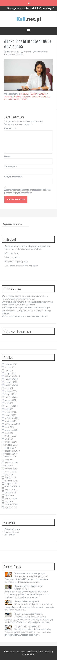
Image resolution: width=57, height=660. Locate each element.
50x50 (16, 99)
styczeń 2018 (10, 507)
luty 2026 (9, 370)
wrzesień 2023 (11, 397)
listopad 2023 (10, 394)
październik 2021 (12, 418)
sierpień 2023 (10, 400)
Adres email (10, 166)
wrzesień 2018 (11, 489)
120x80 (24, 99)
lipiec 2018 (9, 495)
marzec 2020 (10, 436)
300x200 (43, 94)
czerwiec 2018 (11, 498)
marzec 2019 (10, 472)
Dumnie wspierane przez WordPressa (21, 652)
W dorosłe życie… (12, 253)
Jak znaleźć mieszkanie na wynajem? (21, 266)
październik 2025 (12, 376)
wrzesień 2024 (11, 385)
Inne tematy (10, 535)
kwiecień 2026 (11, 364)
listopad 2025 (10, 373)
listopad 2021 (10, 415)
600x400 (45, 97)
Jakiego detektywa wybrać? (27, 601)
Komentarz (10, 128)
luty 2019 (9, 475)
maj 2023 (9, 403)
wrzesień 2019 (11, 454)
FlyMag (49, 652)
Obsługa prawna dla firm (14, 54)
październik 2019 (12, 451)
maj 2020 (9, 433)
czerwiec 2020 (11, 430)
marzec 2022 (10, 412)
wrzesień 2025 (11, 379)
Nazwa (8, 156)
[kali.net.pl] (28, 19)
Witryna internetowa (13, 177)
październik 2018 (12, 487)
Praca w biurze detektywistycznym (30, 573)
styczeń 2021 (10, 421)
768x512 (8, 97)
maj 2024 (9, 388)
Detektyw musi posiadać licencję (29, 614)
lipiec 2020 (9, 427)
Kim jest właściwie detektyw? (27, 626)
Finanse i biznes (12, 532)
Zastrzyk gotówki (12, 257)
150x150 (33, 94)
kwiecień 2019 (11, 469)
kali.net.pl (27, 52)
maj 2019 (9, 466)
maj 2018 (9, 501)
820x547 (8, 99)
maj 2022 (9, 409)
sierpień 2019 (10, 457)
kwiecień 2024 (11, 391)
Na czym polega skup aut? (16, 261)
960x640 (24, 94)
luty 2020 (9, 439)
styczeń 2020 (10, 442)
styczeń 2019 (10, 477)
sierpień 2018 (10, 492)
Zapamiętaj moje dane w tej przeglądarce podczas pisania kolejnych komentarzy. (27, 191)
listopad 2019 (10, 448)
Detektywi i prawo (12, 529)
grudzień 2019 (11, 445)
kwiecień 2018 (11, 504)
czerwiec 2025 (11, 382)
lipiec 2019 (9, 460)
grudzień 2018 (11, 481)
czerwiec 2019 (11, 463)
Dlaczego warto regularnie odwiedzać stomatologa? (30, 8)
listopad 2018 (10, 483)
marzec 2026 (10, 367)
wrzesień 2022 (11, 406)
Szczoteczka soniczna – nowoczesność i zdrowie (26, 316)
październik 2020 (12, 424)
